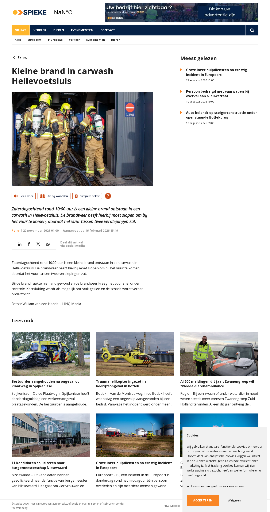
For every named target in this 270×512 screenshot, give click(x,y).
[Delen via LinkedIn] (19, 244)
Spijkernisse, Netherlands (74, 12)
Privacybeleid (172, 506)
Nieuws (20, 30)
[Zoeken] (252, 30)
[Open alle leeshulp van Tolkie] (108, 196)
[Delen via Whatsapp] (48, 244)
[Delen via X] (38, 244)
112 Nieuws (55, 40)
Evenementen (82, 30)
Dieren (58, 30)
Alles (18, 40)
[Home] (29, 12)
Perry (16, 230)
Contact (107, 30)
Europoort (34, 40)
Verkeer (40, 30)
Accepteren (202, 500)
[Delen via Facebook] (28, 244)
